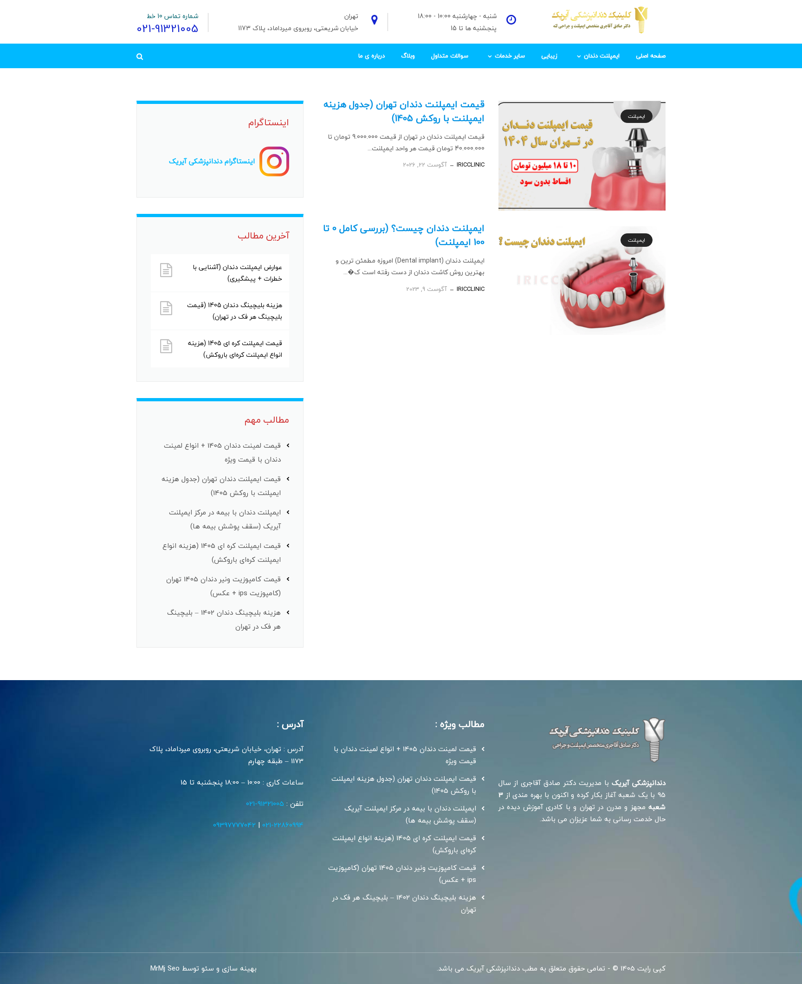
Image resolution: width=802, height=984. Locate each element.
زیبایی (549, 56)
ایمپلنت (636, 116)
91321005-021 (265, 803)
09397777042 (234, 825)
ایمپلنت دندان (602, 56)
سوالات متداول (449, 56)
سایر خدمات (510, 56)
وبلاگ (408, 56)
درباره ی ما (371, 56)
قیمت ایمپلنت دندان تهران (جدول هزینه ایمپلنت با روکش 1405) (404, 111)
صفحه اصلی (651, 56)
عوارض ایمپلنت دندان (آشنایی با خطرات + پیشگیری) (237, 272)
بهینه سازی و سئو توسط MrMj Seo (203, 968)
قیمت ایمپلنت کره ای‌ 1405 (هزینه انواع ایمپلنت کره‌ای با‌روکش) (235, 348)
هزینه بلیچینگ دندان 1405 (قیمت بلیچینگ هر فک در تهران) (234, 310)
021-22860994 (283, 825)
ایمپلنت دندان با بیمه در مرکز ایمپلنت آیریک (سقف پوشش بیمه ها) (410, 814)
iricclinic (471, 165)
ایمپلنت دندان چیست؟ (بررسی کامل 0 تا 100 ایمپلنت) (404, 235)
